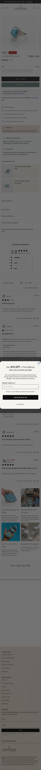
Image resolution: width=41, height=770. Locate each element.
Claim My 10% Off (20, 397)
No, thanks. (20, 404)
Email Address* (9, 383)
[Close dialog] (39, 363)
